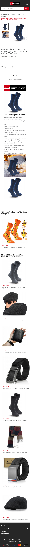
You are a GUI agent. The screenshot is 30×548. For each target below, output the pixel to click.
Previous (5, 22)
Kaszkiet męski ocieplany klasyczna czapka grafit (15, 519)
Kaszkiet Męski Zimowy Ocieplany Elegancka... (15, 320)
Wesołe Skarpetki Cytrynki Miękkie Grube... (15, 247)
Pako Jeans (5, 245)
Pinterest (13, 67)
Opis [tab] (15, 75)
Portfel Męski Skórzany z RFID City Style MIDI (15, 352)
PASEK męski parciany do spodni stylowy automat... (16, 487)
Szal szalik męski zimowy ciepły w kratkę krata (15, 452)
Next (5, 40)
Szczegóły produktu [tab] (15, 79)
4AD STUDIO (18, 541)
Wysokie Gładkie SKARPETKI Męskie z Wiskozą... (15, 288)
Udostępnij (9, 67)
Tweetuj (11, 67)
